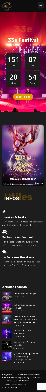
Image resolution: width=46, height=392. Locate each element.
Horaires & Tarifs (14, 217)
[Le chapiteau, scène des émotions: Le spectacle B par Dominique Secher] (7, 319)
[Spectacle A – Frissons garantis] (7, 345)
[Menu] (41, 5)
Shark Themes (23, 380)
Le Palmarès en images (24, 293)
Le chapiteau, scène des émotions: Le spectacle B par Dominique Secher (25, 319)
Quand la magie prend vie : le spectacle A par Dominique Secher (26, 356)
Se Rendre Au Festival (17, 237)
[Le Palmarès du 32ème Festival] (7, 308)
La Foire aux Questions (18, 257)
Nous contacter (19, 384)
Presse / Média (9, 387)
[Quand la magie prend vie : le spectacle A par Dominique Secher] (7, 356)
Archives (6, 384)
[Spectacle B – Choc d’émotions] (7, 333)
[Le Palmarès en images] (7, 296)
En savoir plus (23, 96)
